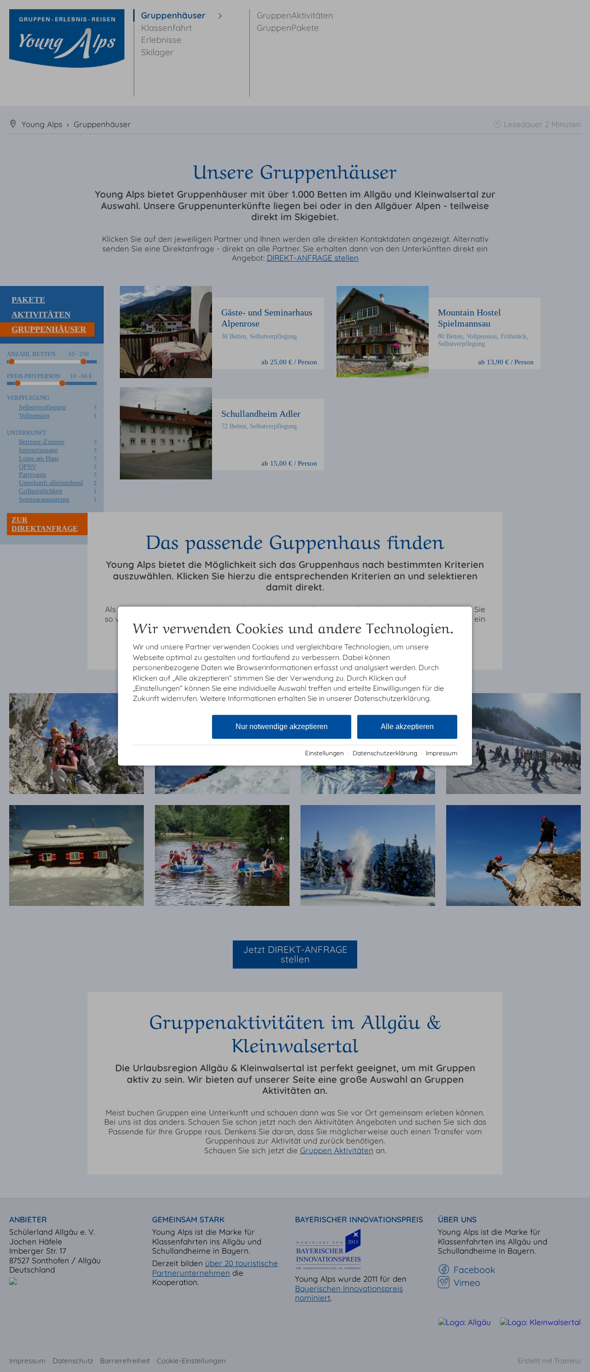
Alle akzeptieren (407, 726)
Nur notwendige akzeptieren (282, 726)
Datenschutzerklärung (385, 753)
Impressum (441, 753)
